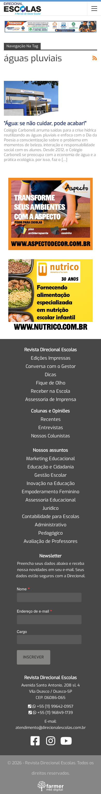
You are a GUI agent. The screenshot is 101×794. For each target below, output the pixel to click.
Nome (23, 588)
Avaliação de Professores (50, 541)
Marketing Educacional (50, 459)
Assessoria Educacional (50, 500)
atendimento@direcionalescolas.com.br (51, 727)
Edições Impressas (50, 358)
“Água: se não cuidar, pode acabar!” (45, 123)
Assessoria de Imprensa (50, 399)
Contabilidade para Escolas (50, 516)
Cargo (22, 631)
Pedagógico (50, 533)
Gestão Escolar (50, 475)
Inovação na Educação (51, 483)
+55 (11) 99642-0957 (54, 706)
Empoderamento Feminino (50, 492)
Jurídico (50, 508)
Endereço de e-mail (34, 611)
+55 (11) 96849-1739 (54, 712)
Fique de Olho (50, 383)
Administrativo (50, 525)
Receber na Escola (50, 391)
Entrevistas (50, 428)
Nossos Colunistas (50, 436)
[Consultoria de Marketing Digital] (51, 786)
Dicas (50, 375)
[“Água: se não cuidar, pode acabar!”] (31, 98)
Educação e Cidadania (50, 467)
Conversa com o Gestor (51, 366)
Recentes (51, 419)
